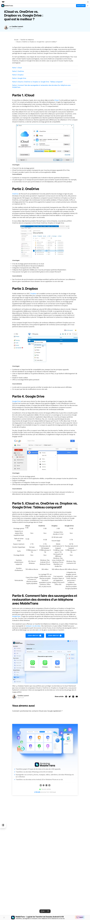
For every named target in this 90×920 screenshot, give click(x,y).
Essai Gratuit (80, 5)
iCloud (56, 100)
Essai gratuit (33, 635)
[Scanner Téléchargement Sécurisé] (46, 785)
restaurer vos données (33, 626)
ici (39, 630)
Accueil (16, 39)
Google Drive (16, 401)
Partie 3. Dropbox (17, 75)
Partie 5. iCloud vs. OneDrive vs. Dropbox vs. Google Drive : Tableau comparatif (37, 82)
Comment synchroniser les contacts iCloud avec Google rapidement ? (37, 711)
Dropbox (33, 293)
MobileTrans (16, 616)
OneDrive (15, 194)
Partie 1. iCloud (17, 68)
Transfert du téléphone (27, 39)
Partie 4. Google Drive (19, 78)
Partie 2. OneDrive (18, 71)
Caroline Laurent (17, 26)
